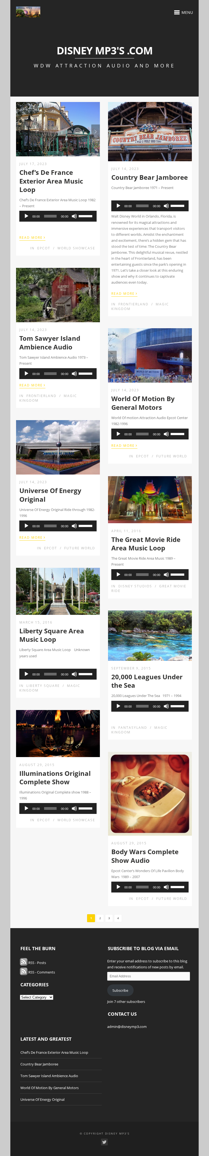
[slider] (86, 216)
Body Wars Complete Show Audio (145, 855)
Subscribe (120, 990)
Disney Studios (135, 586)
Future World (171, 456)
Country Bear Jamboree (149, 177)
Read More (32, 237)
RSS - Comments (41, 972)
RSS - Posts (36, 962)
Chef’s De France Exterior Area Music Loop (51, 181)
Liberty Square (43, 685)
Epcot (43, 248)
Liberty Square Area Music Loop (51, 635)
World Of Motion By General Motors (143, 402)
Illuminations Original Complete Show (55, 777)
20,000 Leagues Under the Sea (147, 681)
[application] (57, 216)
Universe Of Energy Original (50, 494)
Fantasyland (132, 727)
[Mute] (74, 216)
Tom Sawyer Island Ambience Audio (49, 342)
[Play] (26, 216)
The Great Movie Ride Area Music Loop (145, 543)
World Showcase (76, 248)
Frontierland (133, 304)
